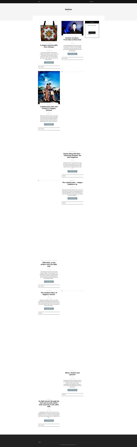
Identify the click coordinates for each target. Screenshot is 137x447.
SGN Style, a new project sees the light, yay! (49, 264)
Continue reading (49, 62)
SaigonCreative (54, 260)
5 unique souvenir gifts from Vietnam (49, 46)
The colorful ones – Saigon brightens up (72, 183)
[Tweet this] (56, 67)
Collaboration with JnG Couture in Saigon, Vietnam (49, 108)
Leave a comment (64, 58)
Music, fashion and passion (72, 373)
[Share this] (55, 67)
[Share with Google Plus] (58, 67)
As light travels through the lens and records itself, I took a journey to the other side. (49, 403)
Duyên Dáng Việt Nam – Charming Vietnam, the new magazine (72, 155)
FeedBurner (94, 34)
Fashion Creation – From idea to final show (72, 39)
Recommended (49, 43)
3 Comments (63, 394)
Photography (43, 260)
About (39, 1)
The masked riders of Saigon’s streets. (49, 293)
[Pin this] (59, 67)
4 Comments (40, 313)
